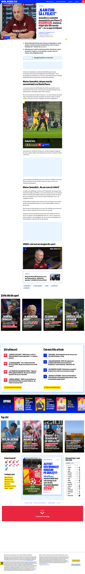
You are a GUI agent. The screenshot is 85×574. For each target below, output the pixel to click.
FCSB (69, 469)
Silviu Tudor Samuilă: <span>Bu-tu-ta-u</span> (66, 404)
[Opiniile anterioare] (4, 407)
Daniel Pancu (27, 285)
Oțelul (69, 488)
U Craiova (70, 473)
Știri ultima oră (10, 349)
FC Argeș (70, 475)
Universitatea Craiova (10, 486)
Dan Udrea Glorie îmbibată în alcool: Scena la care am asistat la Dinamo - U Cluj (61, 355)
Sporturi (70, 1)
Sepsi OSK (70, 484)
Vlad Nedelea (48, 32)
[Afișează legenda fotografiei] (34, 37)
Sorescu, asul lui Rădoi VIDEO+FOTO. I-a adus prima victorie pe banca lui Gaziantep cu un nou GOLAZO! (74, 315)
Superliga (41, 5)
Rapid (69, 471)
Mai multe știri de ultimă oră (13, 387)
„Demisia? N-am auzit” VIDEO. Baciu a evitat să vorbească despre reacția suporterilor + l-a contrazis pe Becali (22, 356)
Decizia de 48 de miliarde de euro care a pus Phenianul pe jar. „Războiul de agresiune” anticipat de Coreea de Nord (42, 277)
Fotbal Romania (49, 1)
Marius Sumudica (38, 285)
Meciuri (72, 463)
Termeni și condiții (28, 502)
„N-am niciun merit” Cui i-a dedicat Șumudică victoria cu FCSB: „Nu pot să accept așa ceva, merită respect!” (32, 315)
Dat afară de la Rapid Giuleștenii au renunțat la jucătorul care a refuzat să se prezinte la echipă (61, 370)
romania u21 (54, 285)
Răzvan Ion (42, 32)
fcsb (12, 488)
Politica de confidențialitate (40, 502)
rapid (47, 285)
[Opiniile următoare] (10, 407)
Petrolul (69, 482)
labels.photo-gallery (42, 124)
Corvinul (69, 476)
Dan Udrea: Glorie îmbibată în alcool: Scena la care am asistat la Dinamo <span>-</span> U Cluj (24, 404)
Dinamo (69, 467)
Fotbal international (60, 1)
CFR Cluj (8, 484)
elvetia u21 (26, 288)
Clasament (68, 463)
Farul (69, 478)
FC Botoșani (70, 492)
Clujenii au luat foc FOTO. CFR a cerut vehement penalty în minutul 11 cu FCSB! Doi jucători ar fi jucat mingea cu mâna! (53, 315)
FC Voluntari (70, 490)
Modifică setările (51, 502)
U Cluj (69, 480)
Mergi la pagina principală (53, 387)
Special (77, 1)
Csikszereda (70, 495)
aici (18, 567)
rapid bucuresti (9, 479)
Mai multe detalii (29, 560)
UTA (69, 493)
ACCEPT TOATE (76, 560)
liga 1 (7, 488)
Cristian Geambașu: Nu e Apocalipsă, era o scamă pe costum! (45, 404)
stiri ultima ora (9, 477)
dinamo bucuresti (10, 481)
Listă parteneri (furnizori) (44, 564)
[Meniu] (83, 1)
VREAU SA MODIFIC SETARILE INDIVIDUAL (76, 565)
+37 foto (6, 37)
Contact (58, 502)
